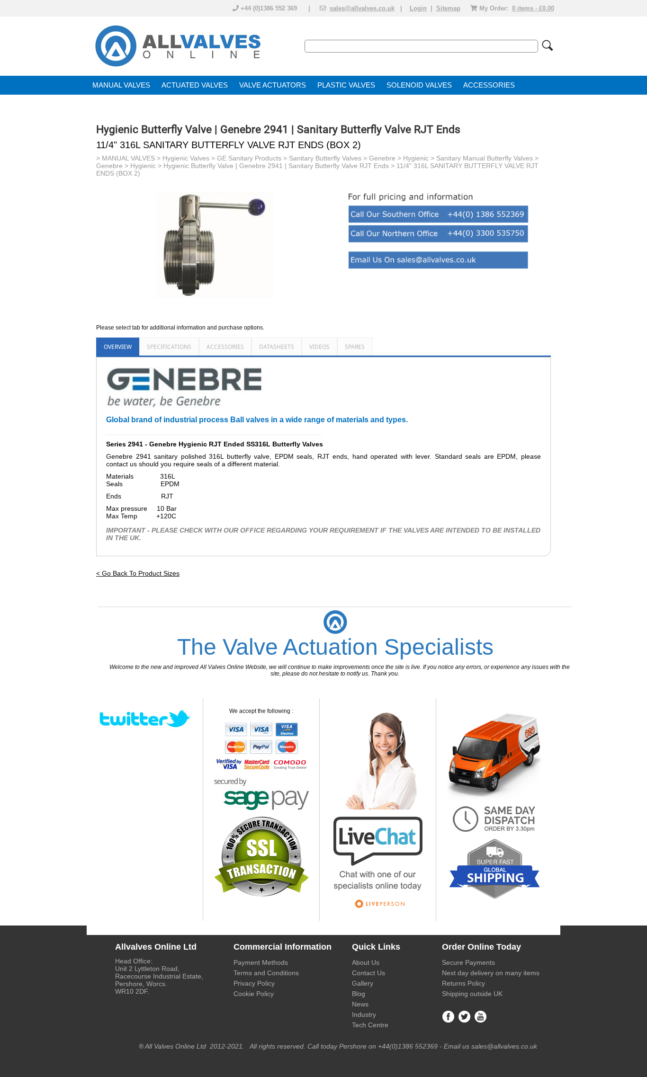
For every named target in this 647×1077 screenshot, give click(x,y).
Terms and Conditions (266, 973)
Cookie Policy (254, 993)
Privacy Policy (254, 983)
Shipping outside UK (472, 993)
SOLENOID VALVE (416, 85)
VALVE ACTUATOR (270, 85)
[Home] (177, 67)
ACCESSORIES (489, 85)
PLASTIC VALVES (346, 85)
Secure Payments (468, 962)
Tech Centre (370, 1025)
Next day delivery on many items (490, 973)
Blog (358, 993)
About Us (365, 962)
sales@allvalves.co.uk (362, 8)
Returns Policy (463, 983)
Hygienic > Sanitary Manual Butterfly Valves (468, 158)
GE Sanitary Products (249, 158)
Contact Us (368, 973)
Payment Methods (261, 962)
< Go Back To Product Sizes (138, 573)
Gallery (362, 983)
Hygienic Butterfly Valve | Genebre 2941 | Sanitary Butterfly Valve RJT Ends (276, 165)
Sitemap (448, 8)
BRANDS (107, 104)
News (360, 1004)
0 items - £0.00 (533, 8)
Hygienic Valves (185, 158)
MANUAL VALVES (121, 85)
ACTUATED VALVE (192, 85)
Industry (364, 1014)
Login (418, 8)
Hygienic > (146, 165)
